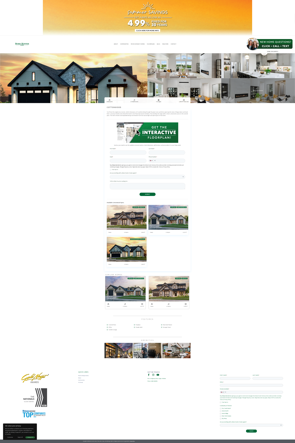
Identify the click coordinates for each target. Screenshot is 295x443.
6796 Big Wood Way (156, 227)
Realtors (165, 44)
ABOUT (116, 44)
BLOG (158, 44)
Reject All (20, 437)
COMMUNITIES (124, 44)
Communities (81, 380)
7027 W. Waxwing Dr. (114, 227)
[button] (106, 350)
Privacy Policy (132, 441)
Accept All (30, 437)
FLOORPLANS (151, 44)
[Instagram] (153, 375)
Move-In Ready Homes (83, 376)
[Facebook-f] (149, 375)
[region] (20, 431)
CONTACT (173, 44)
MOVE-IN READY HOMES (138, 44)
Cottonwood (112, 259)
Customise (10, 437)
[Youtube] (158, 375)
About (79, 378)
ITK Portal (80, 382)
